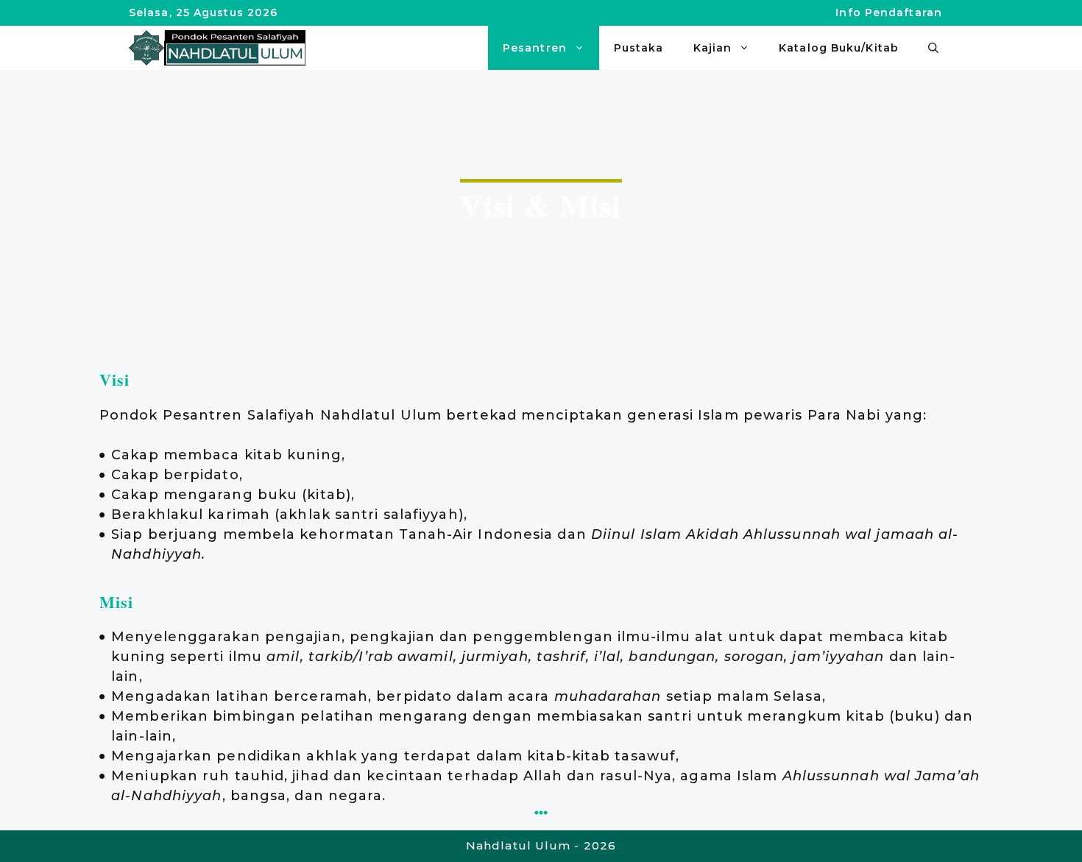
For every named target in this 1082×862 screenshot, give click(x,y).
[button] (933, 48)
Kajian (712, 47)
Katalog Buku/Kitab (839, 47)
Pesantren (535, 47)
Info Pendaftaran (888, 12)
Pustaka (639, 47)
